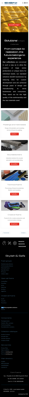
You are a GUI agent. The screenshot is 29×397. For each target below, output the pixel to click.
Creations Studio (5, 340)
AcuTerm (3, 289)
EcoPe (2, 298)
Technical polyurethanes (7, 266)
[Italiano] (25, 3)
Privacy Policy (4, 348)
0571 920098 (13, 378)
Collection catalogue (9, 331)
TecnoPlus (3, 283)
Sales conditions (5, 350)
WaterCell (3, 287)
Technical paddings (6, 325)
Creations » (14, 224)
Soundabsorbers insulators (7, 327)
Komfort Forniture (5, 334)
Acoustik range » (14, 24)
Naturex (3, 309)
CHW (26, 394)
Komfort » (14, 134)
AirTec (2, 285)
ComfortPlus (4, 281)
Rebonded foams (5, 268)
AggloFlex (3, 291)
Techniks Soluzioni (5, 338)
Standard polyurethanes (7, 264)
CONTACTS (4, 367)
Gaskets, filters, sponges (7, 323)
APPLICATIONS (5, 363)
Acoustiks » (14, 164)
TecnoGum (3, 302)
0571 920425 (20, 378)
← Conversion (5, 232)
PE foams (3, 272)
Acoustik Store (4, 336)
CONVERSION (4, 365)
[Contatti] (27, 3)
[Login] (23, 3)
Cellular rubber (4, 273)
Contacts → (24, 232)
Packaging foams (5, 321)
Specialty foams (5, 270)
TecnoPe (3, 300)
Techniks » (14, 194)
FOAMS (3, 361)
